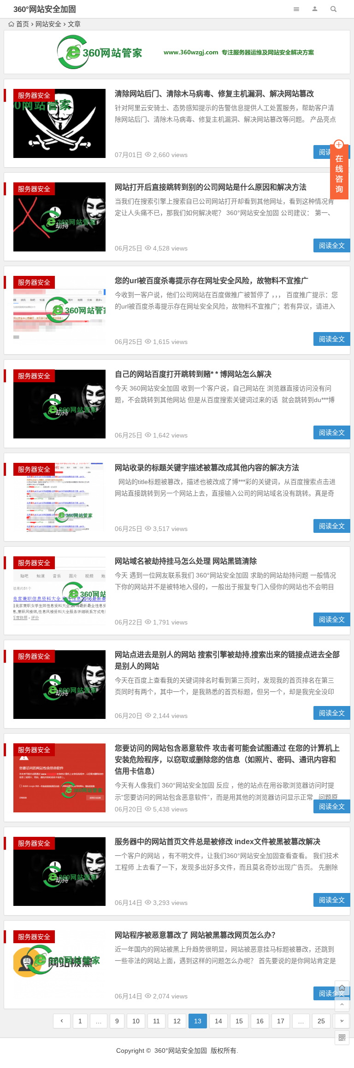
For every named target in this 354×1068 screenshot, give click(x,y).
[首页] (342, 987)
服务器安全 (34, 95)
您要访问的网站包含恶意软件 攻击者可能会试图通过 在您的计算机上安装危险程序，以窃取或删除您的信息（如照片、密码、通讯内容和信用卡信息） (227, 759)
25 (321, 1021)
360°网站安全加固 (44, 9)
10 (136, 1021)
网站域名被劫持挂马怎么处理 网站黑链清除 (186, 561)
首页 (22, 24)
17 (280, 1021)
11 (156, 1021)
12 (177, 1021)
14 (218, 1021)
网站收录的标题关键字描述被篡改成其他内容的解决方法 (207, 468)
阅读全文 (332, 339)
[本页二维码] (342, 1037)
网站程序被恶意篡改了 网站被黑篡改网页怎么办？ (197, 935)
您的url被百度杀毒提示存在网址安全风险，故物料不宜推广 (211, 281)
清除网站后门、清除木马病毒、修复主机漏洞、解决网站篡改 (214, 94)
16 (260, 1021)
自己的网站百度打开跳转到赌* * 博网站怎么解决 (193, 374)
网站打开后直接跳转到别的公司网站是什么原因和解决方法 (211, 187)
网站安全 (48, 24)
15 (239, 1021)
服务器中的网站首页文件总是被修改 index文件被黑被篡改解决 (217, 842)
